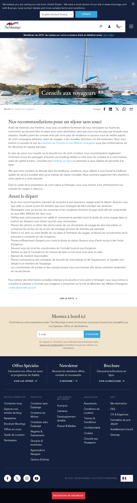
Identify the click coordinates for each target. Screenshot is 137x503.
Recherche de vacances (68, 495)
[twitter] (17, 478)
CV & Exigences (119, 414)
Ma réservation (118, 403)
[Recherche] (101, 26)
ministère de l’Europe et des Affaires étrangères (68, 143)
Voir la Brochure (110, 381)
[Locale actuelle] (127, 478)
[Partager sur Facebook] (104, 109)
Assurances (90, 403)
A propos (62, 405)
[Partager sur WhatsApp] (124, 109)
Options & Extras (40, 459)
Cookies (88, 433)
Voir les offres (24, 381)
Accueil (7, 109)
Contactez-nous (13, 403)
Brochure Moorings (14, 423)
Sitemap (115, 434)
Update (86, 14)
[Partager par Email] (131, 109)
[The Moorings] (13, 26)
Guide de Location (14, 434)
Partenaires (10, 440)
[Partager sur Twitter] (110, 109)
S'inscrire (92, 334)
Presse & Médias (66, 426)
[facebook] (7, 478)
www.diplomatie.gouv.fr (23, 287)
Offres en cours (13, 429)
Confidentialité (92, 427)
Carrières (62, 411)
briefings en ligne (62, 160)
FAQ (112, 409)
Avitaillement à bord (121, 429)
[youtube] (36, 478)
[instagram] (26, 478)
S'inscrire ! (67, 381)
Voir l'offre (108, 35)
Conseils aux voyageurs (24, 109)
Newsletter (10, 418)
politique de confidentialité (51, 345)
